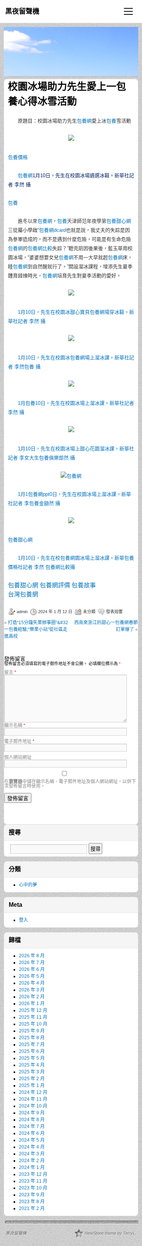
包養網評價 (55, 585)
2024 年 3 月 (32, 1153)
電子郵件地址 (19, 741)
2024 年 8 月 (32, 1119)
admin (22, 611)
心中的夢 (28, 884)
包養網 (84, 121)
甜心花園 (90, 449)
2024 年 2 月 (32, 1160)
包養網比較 (40, 248)
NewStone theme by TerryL (110, 1233)
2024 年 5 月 (32, 1140)
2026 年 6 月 (32, 969)
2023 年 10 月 (33, 1188)
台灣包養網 (23, 594)
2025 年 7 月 (32, 1044)
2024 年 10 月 (33, 1106)
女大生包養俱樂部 (44, 458)
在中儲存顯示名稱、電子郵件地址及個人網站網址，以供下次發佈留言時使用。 (70, 784)
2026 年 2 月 (32, 996)
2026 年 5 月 (32, 976)
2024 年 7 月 (32, 1126)
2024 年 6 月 (32, 1133)
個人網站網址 (17, 757)
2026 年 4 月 (32, 983)
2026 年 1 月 (32, 1003)
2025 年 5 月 (32, 1058)
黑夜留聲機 (22, 11)
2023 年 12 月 (33, 1174)
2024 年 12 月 (33, 1092)
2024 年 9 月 (32, 1112)
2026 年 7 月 (32, 962)
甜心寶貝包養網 (87, 312)
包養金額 (39, 503)
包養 (111, 121)
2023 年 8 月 (32, 1201)
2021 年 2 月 (32, 1208)
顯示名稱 (14, 725)
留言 (10, 672)
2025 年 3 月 (32, 1072)
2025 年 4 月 (32, 1065)
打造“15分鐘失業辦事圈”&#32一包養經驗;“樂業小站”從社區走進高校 (36, 629)
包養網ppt (39, 494)
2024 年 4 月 (32, 1147)
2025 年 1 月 (32, 1085)
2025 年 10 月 (33, 1024)
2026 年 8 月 (32, 955)
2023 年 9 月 (32, 1194)
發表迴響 (114, 611)
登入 (23, 920)
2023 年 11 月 (33, 1181)
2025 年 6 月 (32, 1051)
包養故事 (84, 585)
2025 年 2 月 (32, 1078)
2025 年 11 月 (33, 1017)
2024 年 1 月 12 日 (55, 611)
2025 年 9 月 (32, 1031)
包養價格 (18, 157)
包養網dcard (52, 230)
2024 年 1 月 (32, 1167)
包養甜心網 (118, 221)
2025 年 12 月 (33, 1010)
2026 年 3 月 (32, 990)
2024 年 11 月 (33, 1099)
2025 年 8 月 (32, 1037)
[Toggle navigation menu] (128, 11)
